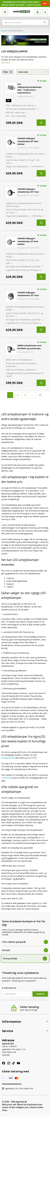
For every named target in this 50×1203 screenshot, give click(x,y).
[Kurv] (45, 12)
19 (40, 395)
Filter (5, 72)
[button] (5, 12)
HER (45, 3)
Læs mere (5, 62)
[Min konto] (37, 12)
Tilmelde (40, 994)
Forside (4, 30)
